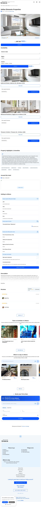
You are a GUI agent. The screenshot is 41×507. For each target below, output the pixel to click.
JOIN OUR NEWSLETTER (20, 482)
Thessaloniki (6, 450)
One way (4, 407)
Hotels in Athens (7, 5)
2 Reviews (37, 37)
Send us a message (25, 426)
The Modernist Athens (6, 379)
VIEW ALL (20, 315)
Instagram (18, 495)
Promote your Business (20, 476)
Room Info (20, 85)
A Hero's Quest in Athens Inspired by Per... (28, 342)
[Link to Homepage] (4, 4)
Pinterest (23, 495)
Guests (3, 61)
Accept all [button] (5, 502)
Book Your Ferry (20, 267)
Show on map (20, 187)
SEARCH (15, 66)
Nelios (22, 500)
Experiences (25, 450)
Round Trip (9, 407)
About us (20, 471)
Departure (4, 414)
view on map (11, 11)
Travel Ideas (25, 449)
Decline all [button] (12, 502)
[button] (8, 504)
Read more (7, 500)
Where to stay (6, 460)
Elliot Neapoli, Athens (25, 379)
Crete (5, 452)
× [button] (14, 496)
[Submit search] (38, 361)
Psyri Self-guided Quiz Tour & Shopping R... (7, 342)
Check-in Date (4, 51)
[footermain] (20, 436)
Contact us (20, 473)
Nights (2, 56)
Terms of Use (20, 468)
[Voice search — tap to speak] (35, 361)
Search (21, 418)
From (3, 410)
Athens (5, 449)
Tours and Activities (26, 452)
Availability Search (34, 91)
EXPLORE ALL (20, 350)
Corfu (5, 453)
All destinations (6, 454)
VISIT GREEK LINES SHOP (20, 490)
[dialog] (8, 501)
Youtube (21, 495)
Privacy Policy (20, 469)
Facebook (16, 495)
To (22, 410)
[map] (34, 2)
